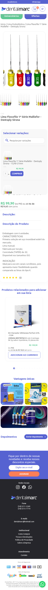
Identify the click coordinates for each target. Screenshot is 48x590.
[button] (14, 368)
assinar (24, 474)
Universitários (11, 16)
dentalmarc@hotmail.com (24, 522)
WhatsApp (36, 2)
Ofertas (35, 16)
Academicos (12, 2)
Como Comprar (24, 534)
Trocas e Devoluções (24, 537)
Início (3, 24)
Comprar (17, 173)
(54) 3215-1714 (24, 509)
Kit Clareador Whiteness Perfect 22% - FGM (23, 334)
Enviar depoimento (34, 437)
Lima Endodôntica (15, 24)
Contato (24, 555)
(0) (20, 277)
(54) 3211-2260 (24, 506)
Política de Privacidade (24, 540)
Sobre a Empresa (24, 543)
